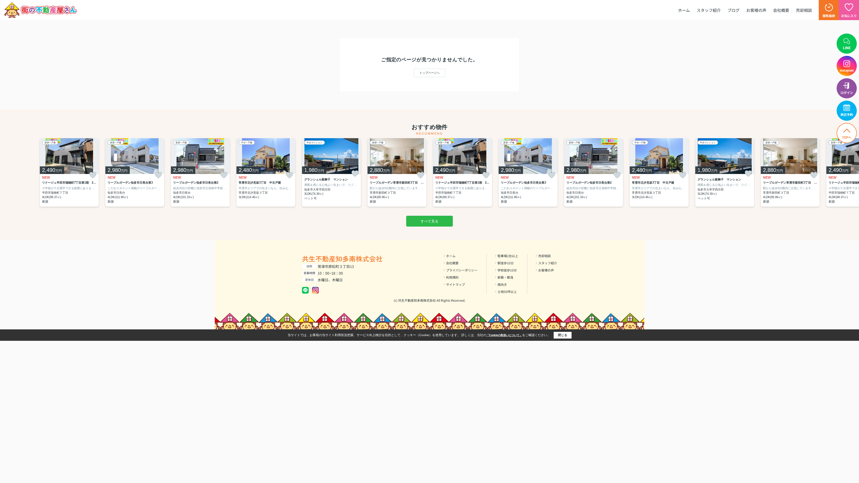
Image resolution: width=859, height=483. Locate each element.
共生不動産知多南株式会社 (342, 258)
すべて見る (429, 221)
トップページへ (429, 72)
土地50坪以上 (507, 291)
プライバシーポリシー (461, 270)
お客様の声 (756, 10)
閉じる (562, 335)
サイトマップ (455, 284)
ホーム (684, 10)
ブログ (733, 10)
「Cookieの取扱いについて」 (504, 335)
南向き (502, 284)
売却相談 (804, 10)
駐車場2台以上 (508, 256)
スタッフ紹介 (709, 10)
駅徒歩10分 (506, 263)
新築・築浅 (505, 277)
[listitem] (331, 172)
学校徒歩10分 (507, 270)
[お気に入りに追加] (92, 175)
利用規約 (452, 277)
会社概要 (781, 10)
